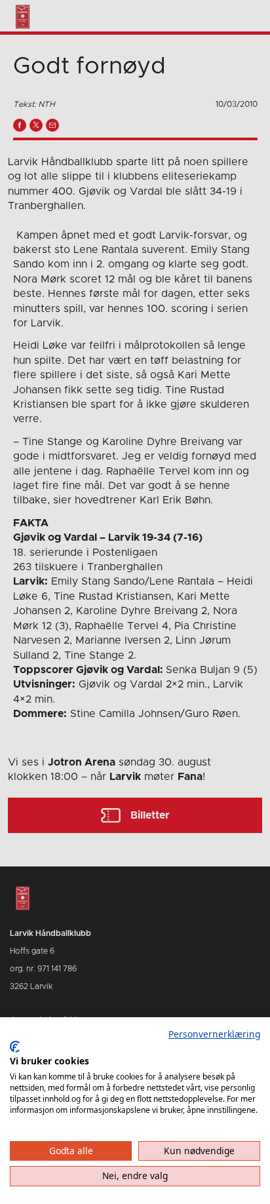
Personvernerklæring (214, 1034)
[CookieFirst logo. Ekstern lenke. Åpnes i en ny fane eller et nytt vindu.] (15, 1047)
